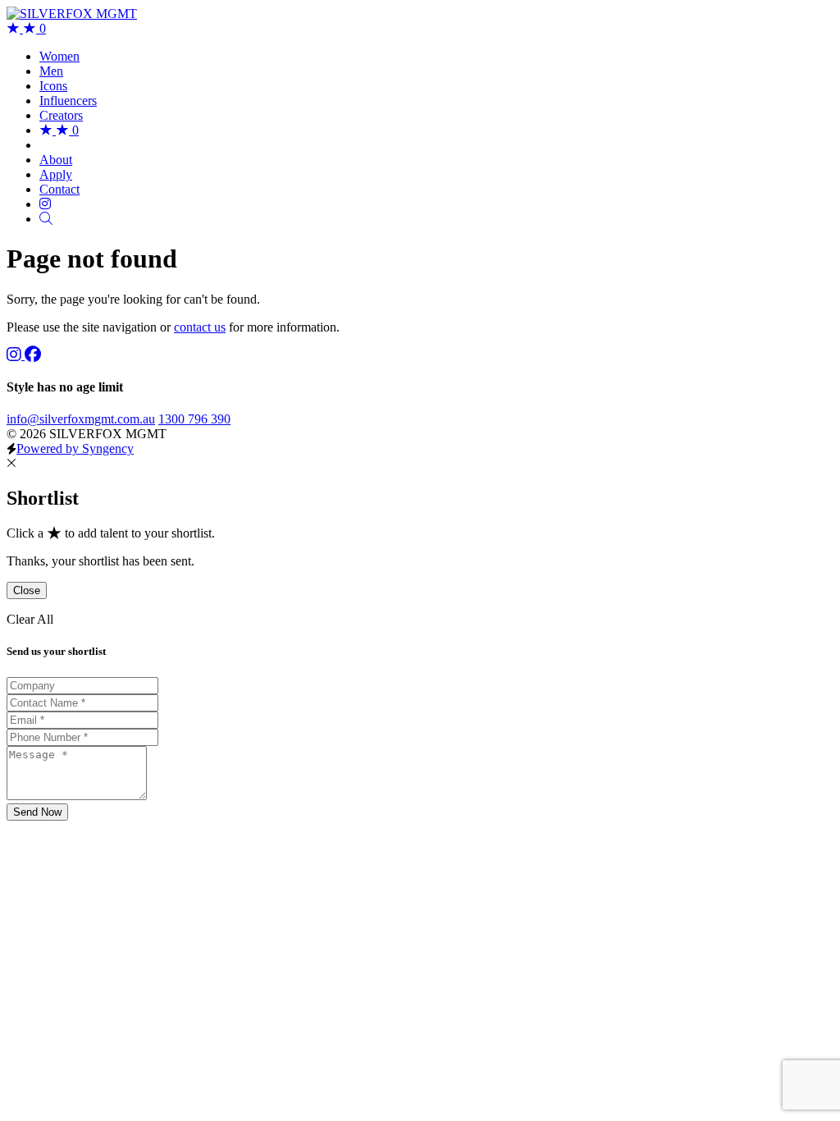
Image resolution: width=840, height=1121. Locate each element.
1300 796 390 (194, 419)
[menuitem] (59, 56)
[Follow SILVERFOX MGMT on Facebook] (33, 355)
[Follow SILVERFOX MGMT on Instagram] (16, 355)
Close (26, 590)
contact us (200, 327)
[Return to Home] (72, 14)
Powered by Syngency (75, 448)
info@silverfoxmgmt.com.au (81, 419)
